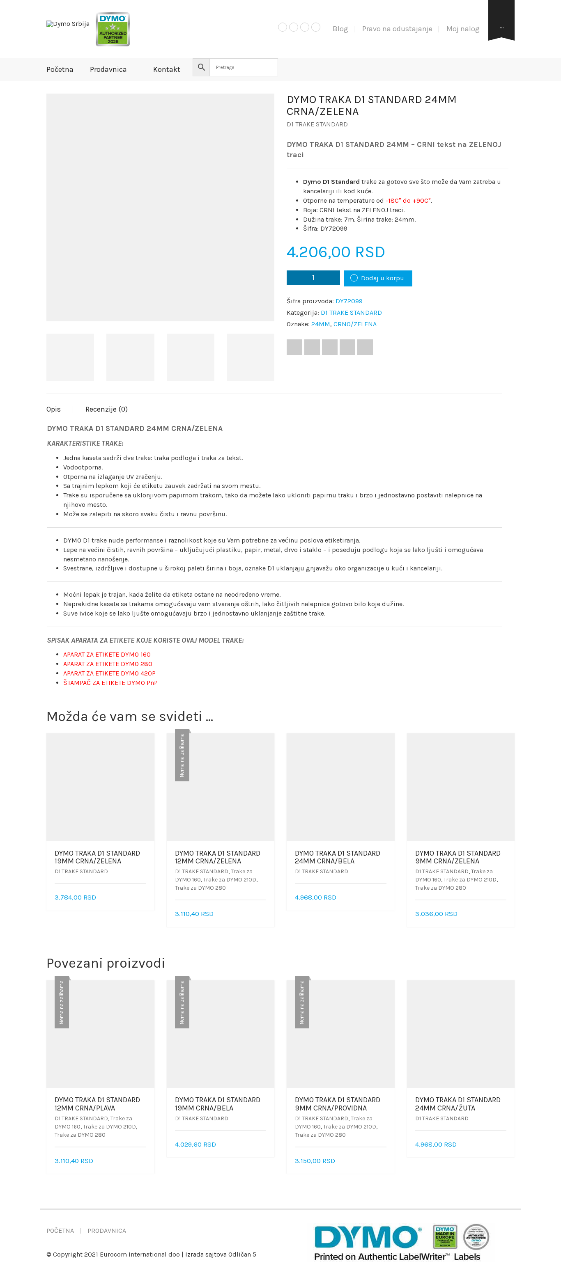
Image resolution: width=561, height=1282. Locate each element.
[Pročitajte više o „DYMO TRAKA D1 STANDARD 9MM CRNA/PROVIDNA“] (383, 1161)
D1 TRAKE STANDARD (317, 124)
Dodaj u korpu (382, 278)
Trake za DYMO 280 (200, 887)
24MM (320, 324)
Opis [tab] (53, 409)
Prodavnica (108, 69)
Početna (60, 69)
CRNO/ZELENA (355, 324)
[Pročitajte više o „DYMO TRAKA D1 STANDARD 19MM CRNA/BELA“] (263, 1144)
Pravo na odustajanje (397, 28)
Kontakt (166, 69)
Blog (340, 28)
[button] (143, 897)
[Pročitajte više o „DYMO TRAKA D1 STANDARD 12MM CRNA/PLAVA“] (143, 1161)
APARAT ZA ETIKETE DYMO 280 (107, 664)
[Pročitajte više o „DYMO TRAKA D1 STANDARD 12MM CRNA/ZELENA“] (263, 914)
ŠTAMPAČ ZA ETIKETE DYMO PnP (110, 683)
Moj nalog (463, 28)
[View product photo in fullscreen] (260, 307)
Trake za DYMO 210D (229, 879)
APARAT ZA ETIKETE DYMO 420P (109, 673)
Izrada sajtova (206, 1254)
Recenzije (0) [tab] (106, 409)
